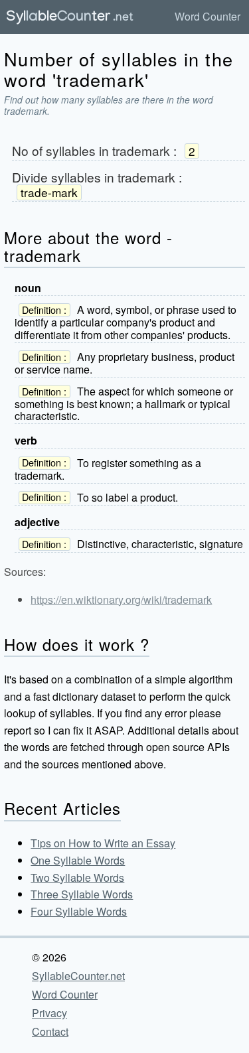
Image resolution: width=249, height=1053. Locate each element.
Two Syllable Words (77, 877)
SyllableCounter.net (78, 975)
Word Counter (207, 16)
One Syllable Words (78, 860)
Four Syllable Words (79, 911)
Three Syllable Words (82, 894)
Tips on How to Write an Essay (103, 843)
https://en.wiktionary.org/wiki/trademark (121, 599)
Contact (50, 1031)
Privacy (49, 1012)
